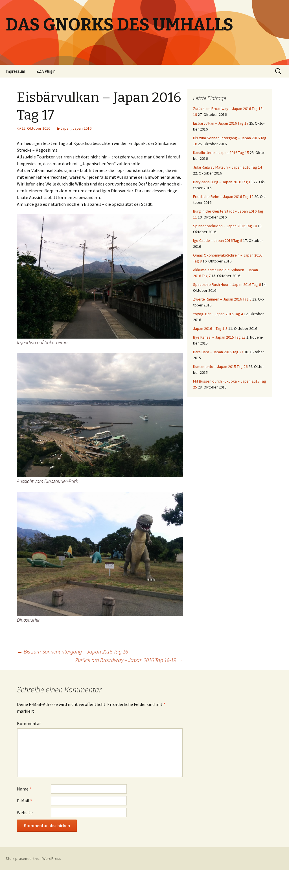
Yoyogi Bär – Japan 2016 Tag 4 (218, 313)
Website (25, 812)
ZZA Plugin (46, 71)
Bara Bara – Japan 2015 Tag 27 (218, 351)
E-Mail (24, 800)
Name (24, 789)
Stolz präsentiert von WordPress (33, 858)
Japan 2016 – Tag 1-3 (210, 328)
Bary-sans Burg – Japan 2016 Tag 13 (223, 181)
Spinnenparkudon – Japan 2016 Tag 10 (225, 225)
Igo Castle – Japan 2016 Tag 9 (217, 240)
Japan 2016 (82, 128)
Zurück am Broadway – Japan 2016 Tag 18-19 (129, 659)
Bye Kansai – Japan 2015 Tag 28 (219, 337)
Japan (65, 128)
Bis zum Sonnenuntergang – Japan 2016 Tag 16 (72, 651)
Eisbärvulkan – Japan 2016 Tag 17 (220, 123)
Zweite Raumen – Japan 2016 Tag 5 (222, 299)
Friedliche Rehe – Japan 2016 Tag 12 (223, 196)
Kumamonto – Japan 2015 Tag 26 (220, 366)
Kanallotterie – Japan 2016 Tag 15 (221, 152)
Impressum (15, 71)
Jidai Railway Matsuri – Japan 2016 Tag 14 (227, 167)
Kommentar (29, 723)
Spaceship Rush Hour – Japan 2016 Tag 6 (227, 284)
